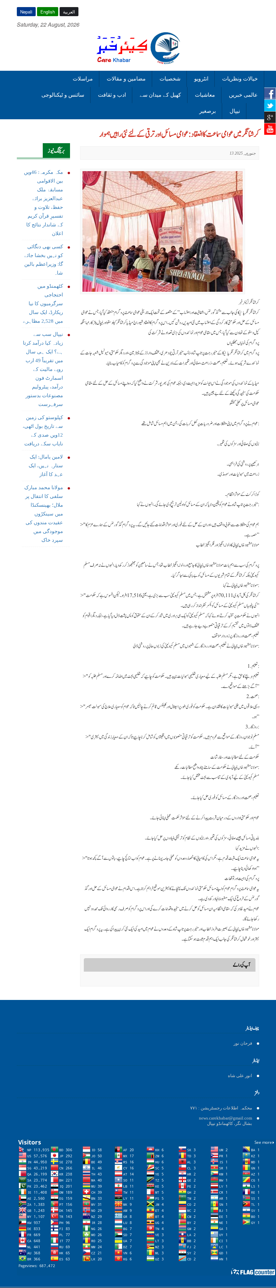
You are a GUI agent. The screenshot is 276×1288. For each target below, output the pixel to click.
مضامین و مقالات (126, 79)
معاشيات (205, 95)
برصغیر (207, 111)
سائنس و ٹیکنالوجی (62, 95)
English (47, 11)
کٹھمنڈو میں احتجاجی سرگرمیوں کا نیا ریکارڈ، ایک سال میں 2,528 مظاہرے (43, 303)
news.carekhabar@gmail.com (225, 1118)
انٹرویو (201, 79)
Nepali (26, 11)
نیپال (235, 111)
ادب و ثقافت (112, 95)
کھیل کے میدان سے (160, 95)
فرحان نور (243, 1043)
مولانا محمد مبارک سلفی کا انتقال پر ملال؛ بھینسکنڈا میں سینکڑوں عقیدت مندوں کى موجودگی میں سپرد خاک (43, 514)
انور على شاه (240, 1075)
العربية (69, 11)
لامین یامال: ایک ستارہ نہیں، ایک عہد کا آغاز (46, 465)
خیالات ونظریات (240, 79)
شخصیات (170, 79)
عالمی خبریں (243, 95)
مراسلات (83, 79)
